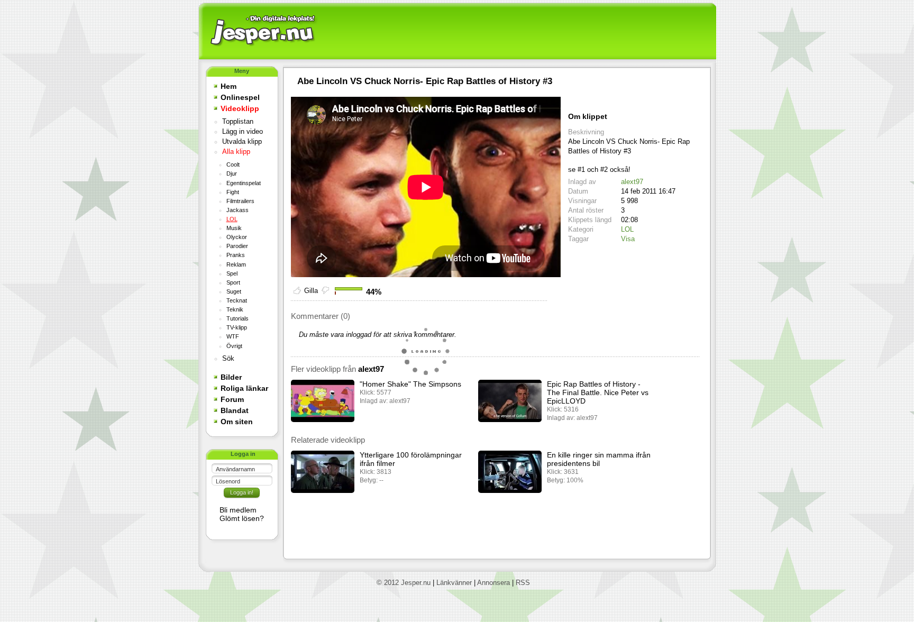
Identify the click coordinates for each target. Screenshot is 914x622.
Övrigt (234, 346)
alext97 (632, 182)
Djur (231, 173)
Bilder (231, 377)
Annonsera (493, 583)
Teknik (234, 309)
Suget (233, 291)
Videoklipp (240, 108)
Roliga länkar (244, 388)
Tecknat (236, 300)
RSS (523, 583)
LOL (231, 219)
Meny (241, 71)
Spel (231, 273)
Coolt (233, 164)
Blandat (235, 410)
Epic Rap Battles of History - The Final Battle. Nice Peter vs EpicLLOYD (597, 392)
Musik (234, 228)
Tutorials (237, 318)
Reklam (236, 264)
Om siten (237, 421)
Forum (232, 399)
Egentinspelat (243, 183)
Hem (228, 86)
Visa (628, 239)
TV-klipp (236, 327)
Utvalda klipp (242, 141)
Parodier (237, 246)
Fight (232, 192)
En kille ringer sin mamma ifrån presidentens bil (599, 459)
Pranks (235, 255)
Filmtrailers (240, 201)
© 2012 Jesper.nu (404, 583)
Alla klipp (236, 152)
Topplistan (237, 121)
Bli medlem (238, 510)
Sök (228, 358)
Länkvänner (454, 583)
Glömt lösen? (242, 518)
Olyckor (236, 237)
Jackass (237, 210)
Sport (233, 282)
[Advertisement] (515, 32)
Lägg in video (242, 131)
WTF (232, 336)
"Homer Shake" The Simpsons (410, 384)
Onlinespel (240, 97)
